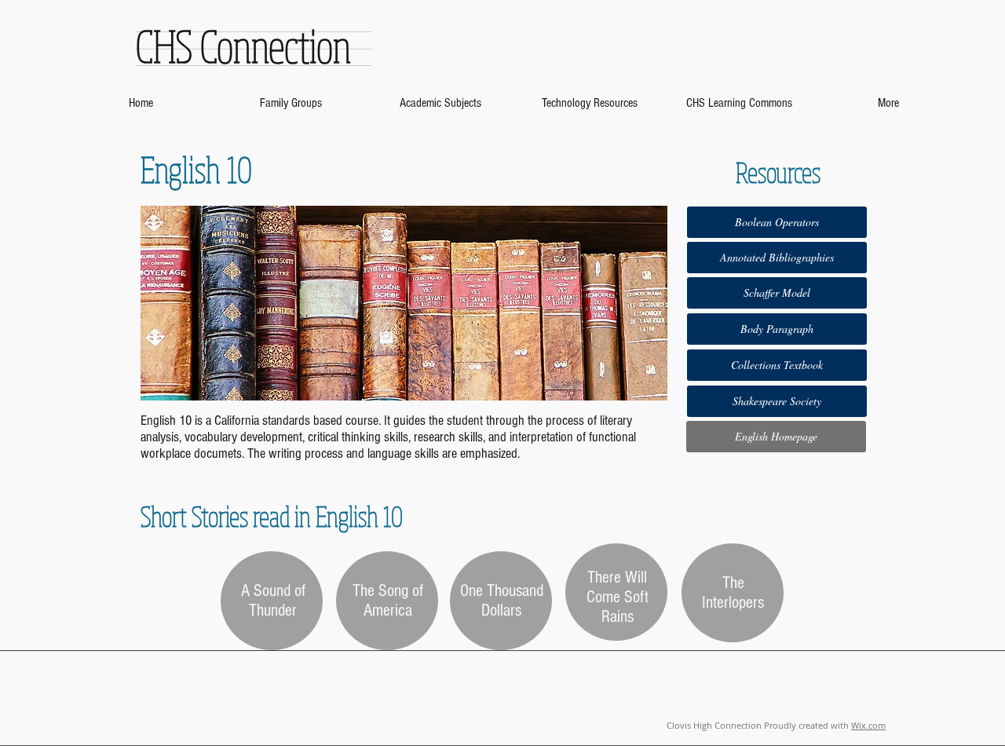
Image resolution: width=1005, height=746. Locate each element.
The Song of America (388, 600)
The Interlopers (733, 593)
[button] (777, 365)
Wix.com (868, 725)
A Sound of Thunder (273, 600)
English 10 (196, 169)
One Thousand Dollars (501, 600)
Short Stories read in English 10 (272, 516)
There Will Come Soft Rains (618, 597)
